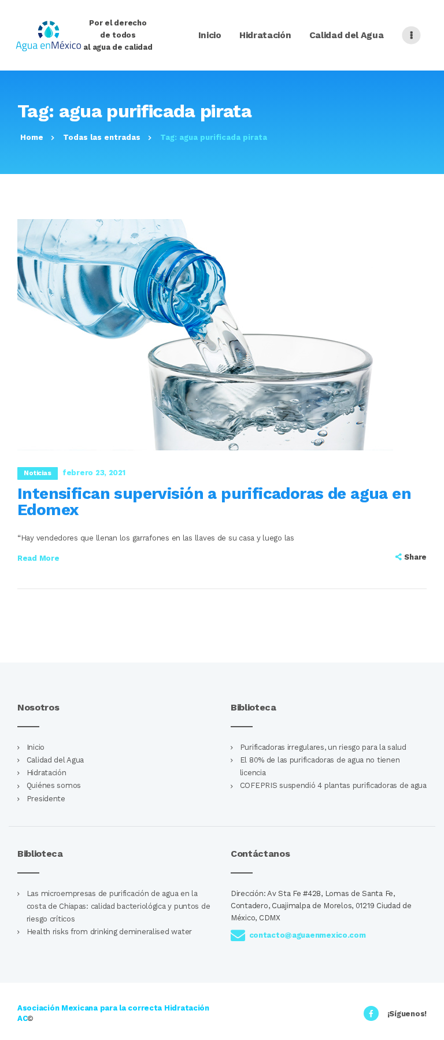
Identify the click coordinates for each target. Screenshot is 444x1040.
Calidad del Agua (55, 760)
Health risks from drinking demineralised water (109, 931)
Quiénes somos (54, 785)
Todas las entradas (101, 137)
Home (31, 137)
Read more (38, 558)
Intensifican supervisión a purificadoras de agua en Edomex (214, 502)
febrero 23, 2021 (93, 472)
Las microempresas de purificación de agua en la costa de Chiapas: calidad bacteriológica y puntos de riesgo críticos (118, 906)
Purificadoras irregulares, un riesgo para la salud (323, 747)
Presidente (46, 798)
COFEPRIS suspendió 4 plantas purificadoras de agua (333, 785)
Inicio (36, 747)
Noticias (37, 473)
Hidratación (46, 772)
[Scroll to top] (428, 1024)
